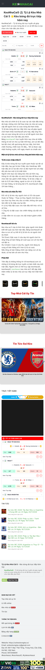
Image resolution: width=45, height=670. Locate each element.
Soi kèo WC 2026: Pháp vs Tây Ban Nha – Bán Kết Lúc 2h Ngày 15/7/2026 (24, 537)
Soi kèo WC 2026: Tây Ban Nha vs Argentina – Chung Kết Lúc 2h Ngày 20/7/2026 (22, 324)
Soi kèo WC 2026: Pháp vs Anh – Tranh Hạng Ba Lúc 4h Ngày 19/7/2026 (23, 520)
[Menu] (2, 3)
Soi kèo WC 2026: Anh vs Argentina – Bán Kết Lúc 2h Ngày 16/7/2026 (24, 528)
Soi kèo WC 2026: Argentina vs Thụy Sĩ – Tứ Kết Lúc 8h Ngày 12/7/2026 (25, 546)
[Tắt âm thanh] (41, 45)
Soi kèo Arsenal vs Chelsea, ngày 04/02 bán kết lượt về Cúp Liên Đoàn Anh (22, 374)
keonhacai (16, 269)
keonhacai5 (10, 139)
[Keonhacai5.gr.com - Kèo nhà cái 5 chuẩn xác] (22, 4)
